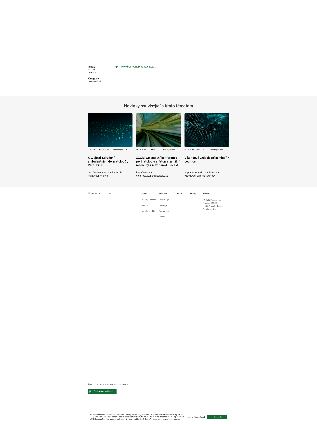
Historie (145, 206)
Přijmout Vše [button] (217, 417)
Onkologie (163, 206)
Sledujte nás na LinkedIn (104, 391)
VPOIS (179, 194)
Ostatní (162, 217)
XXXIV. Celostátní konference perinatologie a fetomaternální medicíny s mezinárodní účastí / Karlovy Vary (158, 162)
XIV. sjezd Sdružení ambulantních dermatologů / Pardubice (108, 162)
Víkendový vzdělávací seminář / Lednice (207, 160)
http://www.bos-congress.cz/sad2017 (135, 67)
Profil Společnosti (149, 200)
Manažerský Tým (148, 211)
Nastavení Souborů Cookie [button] (196, 417)
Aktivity (193, 194)
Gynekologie (164, 200)
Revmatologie (165, 211)
